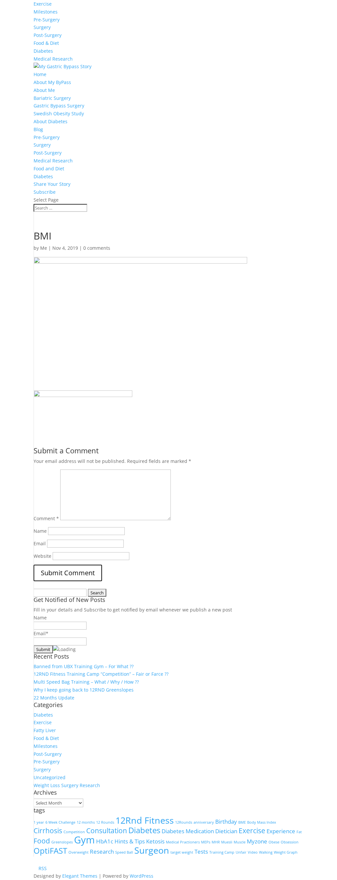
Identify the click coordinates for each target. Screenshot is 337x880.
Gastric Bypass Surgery (59, 105)
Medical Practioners (183, 842)
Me (43, 248)
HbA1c (104, 841)
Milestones (46, 12)
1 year (39, 822)
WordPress (141, 876)
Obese (274, 842)
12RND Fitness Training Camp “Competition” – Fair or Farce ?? (101, 674)
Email (40, 543)
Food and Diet (49, 168)
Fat (299, 832)
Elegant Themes (79, 876)
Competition (74, 832)
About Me (44, 90)
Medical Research (53, 59)
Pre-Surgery (47, 19)
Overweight (78, 852)
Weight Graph (286, 852)
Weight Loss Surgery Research (67, 785)
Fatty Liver (45, 730)
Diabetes (43, 51)
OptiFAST (50, 850)
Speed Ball (124, 852)
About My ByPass (52, 82)
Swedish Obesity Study (59, 113)
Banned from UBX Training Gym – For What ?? (84, 666)
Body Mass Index (261, 822)
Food (42, 840)
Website (42, 556)
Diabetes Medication (188, 831)
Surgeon (151, 850)
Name (40, 531)
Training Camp (221, 852)
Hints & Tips (130, 841)
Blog (38, 129)
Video (253, 852)
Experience (281, 831)
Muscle (240, 842)
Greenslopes (62, 842)
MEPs (205, 842)
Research (102, 851)
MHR (216, 842)
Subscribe (45, 192)
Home (40, 74)
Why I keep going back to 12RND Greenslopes (84, 690)
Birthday (226, 821)
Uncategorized (49, 777)
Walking (265, 852)
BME (242, 822)
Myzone (257, 841)
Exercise (43, 4)
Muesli (226, 842)
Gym (84, 839)
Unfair (241, 852)
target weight (181, 852)
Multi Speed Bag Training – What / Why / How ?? (86, 682)
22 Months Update (54, 698)
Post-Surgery (48, 35)
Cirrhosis (48, 830)
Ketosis (155, 841)
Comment (46, 518)
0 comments (96, 248)
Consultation (106, 830)
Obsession (289, 842)
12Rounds (183, 822)
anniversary (204, 822)
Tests (201, 851)
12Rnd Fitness (145, 820)
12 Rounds (105, 822)
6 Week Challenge (60, 822)
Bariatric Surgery (52, 98)
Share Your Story (52, 184)
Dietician (226, 831)
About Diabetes (50, 121)
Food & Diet (46, 43)
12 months (86, 822)
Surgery (42, 27)
